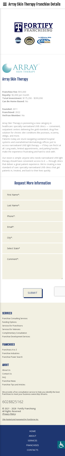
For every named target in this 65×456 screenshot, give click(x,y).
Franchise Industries (10, 353)
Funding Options (9, 322)
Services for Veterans (11, 329)
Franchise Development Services (16, 336)
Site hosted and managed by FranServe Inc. (20, 419)
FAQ (4, 377)
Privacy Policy (9, 413)
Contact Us (7, 373)
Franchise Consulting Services (14, 318)
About (32, 435)
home (32, 431)
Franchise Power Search (12, 357)
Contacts (32, 449)
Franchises (32, 445)
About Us (6, 370)
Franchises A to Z (9, 349)
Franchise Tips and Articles (13, 384)
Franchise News (9, 381)
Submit (32, 292)
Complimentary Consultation (14, 333)
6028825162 (12, 402)
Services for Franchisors (12, 325)
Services (32, 440)
